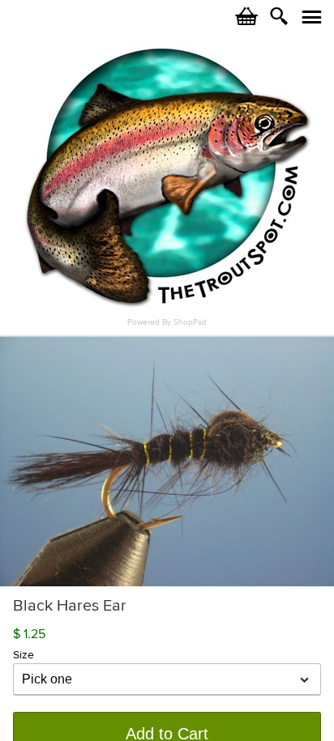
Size (23, 655)
